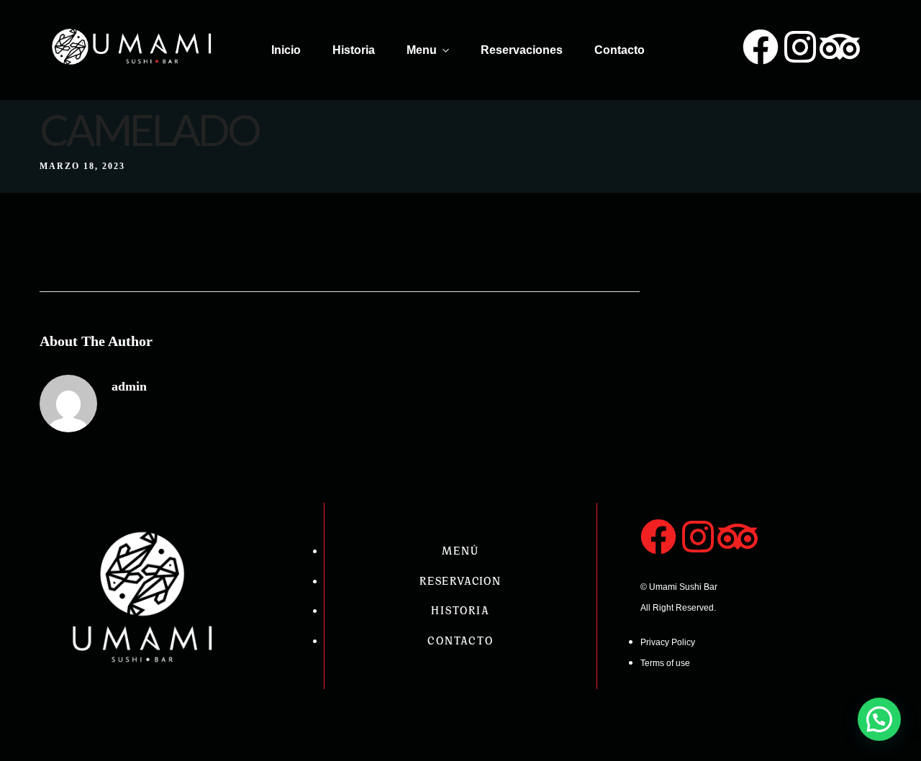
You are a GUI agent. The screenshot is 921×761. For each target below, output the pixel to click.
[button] (879, 719)
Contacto (619, 50)
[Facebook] (761, 47)
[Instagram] (800, 47)
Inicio (286, 50)
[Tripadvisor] (840, 47)
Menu (422, 50)
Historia (353, 50)
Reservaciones (522, 50)
